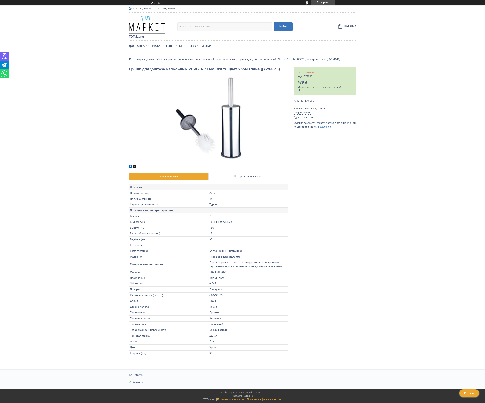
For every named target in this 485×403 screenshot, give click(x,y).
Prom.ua (259, 392)
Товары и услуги (144, 59)
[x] (134, 166)
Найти (283, 26)
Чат (472, 393)
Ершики (205, 59)
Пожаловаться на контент (231, 399)
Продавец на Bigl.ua (242, 396)
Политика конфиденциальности (264, 399)
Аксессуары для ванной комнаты (177, 59)
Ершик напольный (224, 59)
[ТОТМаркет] (153, 23)
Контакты (174, 46)
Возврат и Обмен (201, 46)
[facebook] (130, 166)
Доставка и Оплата (144, 46)
